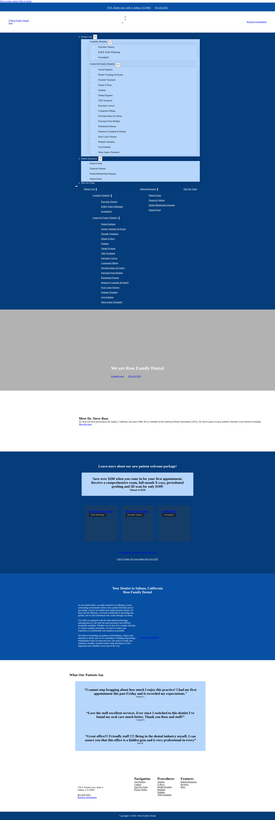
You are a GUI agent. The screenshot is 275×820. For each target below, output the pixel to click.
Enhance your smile (101, 511)
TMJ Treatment (105, 100)
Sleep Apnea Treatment (108, 152)
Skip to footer (25, 1)
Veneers (161, 782)
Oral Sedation (104, 147)
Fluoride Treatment (106, 80)
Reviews (184, 784)
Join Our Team (88, 183)
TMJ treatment (164, 795)
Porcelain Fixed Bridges (109, 121)
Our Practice (133, 17)
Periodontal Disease (107, 126)
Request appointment (149, 637)
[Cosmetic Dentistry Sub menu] (110, 42)
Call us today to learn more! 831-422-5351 (137, 559)
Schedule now (117, 376)
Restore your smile (137, 511)
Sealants (102, 90)
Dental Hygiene (105, 95)
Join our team (141, 787)
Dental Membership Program (103, 173)
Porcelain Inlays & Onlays (110, 116)
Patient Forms (96, 163)
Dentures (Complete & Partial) (112, 131)
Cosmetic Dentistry (98, 41)
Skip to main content (9, 1)
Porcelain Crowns (106, 105)
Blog (183, 787)
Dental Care (86, 37)
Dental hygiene (164, 787)
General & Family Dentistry (102, 64)
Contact (130, 19)
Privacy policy (140, 789)
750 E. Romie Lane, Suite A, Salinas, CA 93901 (129, 7)
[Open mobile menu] (122, 22)
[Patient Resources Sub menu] (100, 158)
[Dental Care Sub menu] (95, 37)
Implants (161, 789)
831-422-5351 (161, 7)
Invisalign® (103, 57)
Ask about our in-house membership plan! (138, 552)
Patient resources (189, 782)
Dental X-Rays (105, 85)
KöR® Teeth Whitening (109, 52)
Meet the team (85, 424)
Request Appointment (256, 22)
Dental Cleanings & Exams (110, 74)
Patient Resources (89, 158)
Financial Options (98, 168)
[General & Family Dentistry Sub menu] (118, 65)
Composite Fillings (106, 111)
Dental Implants (105, 69)
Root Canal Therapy (107, 136)
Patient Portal (96, 179)
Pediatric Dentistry (106, 142)
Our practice (140, 782)
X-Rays (160, 784)
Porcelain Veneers (106, 47)
